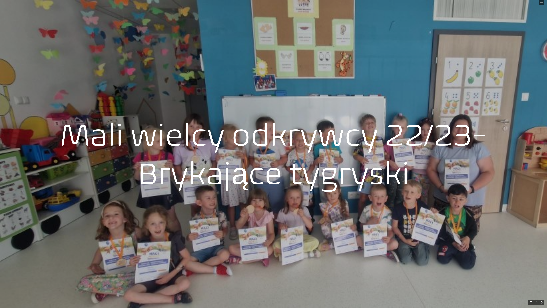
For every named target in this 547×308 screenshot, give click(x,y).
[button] (541, 2)
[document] (273, 154)
